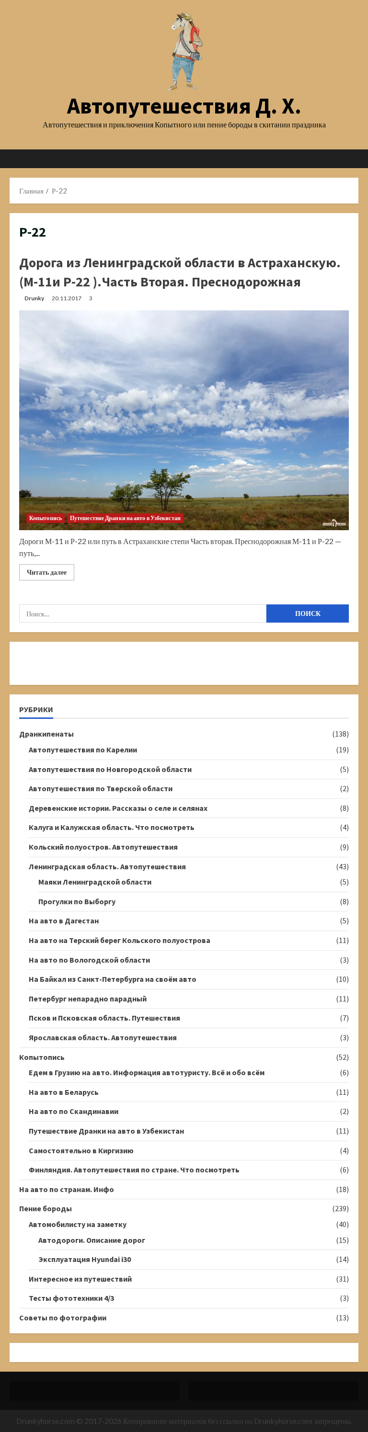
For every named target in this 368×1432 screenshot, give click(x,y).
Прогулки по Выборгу (76, 901)
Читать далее (50, 574)
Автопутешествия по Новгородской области (110, 769)
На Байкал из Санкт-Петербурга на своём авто (112, 979)
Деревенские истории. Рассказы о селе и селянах (118, 808)
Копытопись (45, 518)
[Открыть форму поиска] (355, 158)
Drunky (34, 298)
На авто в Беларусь (64, 1092)
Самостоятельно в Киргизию (81, 1150)
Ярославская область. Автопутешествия (103, 1037)
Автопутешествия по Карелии (83, 749)
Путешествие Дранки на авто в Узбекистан (125, 518)
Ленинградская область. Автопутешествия (107, 866)
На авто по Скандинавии (73, 1111)
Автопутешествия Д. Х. (184, 105)
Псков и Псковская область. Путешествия (104, 1018)
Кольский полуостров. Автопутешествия (103, 847)
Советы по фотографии (62, 1317)
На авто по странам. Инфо (66, 1189)
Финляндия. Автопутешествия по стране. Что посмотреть (134, 1169)
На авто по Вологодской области (89, 960)
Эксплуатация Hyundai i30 (84, 1259)
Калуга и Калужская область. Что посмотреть (112, 827)
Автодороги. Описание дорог (91, 1240)
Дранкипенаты (46, 734)
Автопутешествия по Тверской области (100, 788)
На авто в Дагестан (64, 920)
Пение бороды (45, 1208)
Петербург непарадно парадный (88, 998)
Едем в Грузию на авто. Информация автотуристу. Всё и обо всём (146, 1072)
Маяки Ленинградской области (94, 881)
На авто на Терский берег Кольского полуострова (119, 940)
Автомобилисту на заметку (77, 1224)
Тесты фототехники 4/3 (71, 1298)
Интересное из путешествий (80, 1279)
